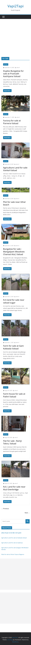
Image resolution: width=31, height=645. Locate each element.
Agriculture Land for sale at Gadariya (12, 543)
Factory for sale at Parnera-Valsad (12, 122)
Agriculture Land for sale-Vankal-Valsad (15, 169)
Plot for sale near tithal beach (14, 203)
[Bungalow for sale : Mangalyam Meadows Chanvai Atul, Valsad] (15, 232)
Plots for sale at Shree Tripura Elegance (12, 554)
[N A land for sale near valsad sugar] (15, 282)
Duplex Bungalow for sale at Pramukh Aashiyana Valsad (13, 73)
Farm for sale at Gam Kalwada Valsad (13, 347)
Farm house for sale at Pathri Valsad (14, 395)
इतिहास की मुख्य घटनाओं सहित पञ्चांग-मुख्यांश (11, 533)
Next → (27, 513)
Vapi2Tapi (15, 6)
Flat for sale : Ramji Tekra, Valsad (12, 442)
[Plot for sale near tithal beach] (15, 190)
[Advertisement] (15, 40)
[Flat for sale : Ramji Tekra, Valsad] (15, 424)
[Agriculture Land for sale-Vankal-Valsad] (15, 150)
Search (27, 521)
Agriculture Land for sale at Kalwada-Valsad (14, 538)
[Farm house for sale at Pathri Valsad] (15, 376)
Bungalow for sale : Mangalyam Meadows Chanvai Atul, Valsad (14, 251)
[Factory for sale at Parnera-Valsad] (15, 103)
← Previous (5, 509)
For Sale (6, 64)
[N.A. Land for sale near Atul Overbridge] (15, 469)
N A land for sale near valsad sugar (13, 301)
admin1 (18, 67)
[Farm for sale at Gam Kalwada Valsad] (15, 328)
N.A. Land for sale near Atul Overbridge (14, 488)
